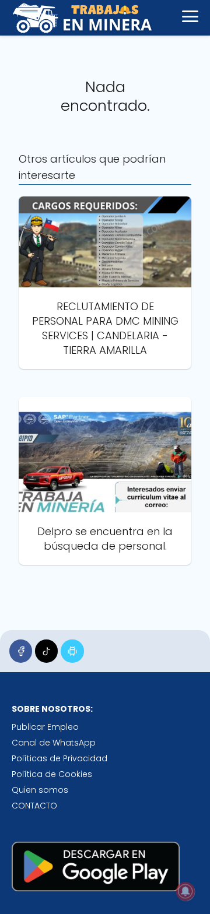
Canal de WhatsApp (54, 742)
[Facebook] (20, 650)
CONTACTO (34, 805)
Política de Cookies (52, 774)
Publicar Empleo (45, 727)
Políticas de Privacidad (59, 758)
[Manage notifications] (185, 891)
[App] (72, 650)
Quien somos (40, 790)
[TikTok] (46, 650)
